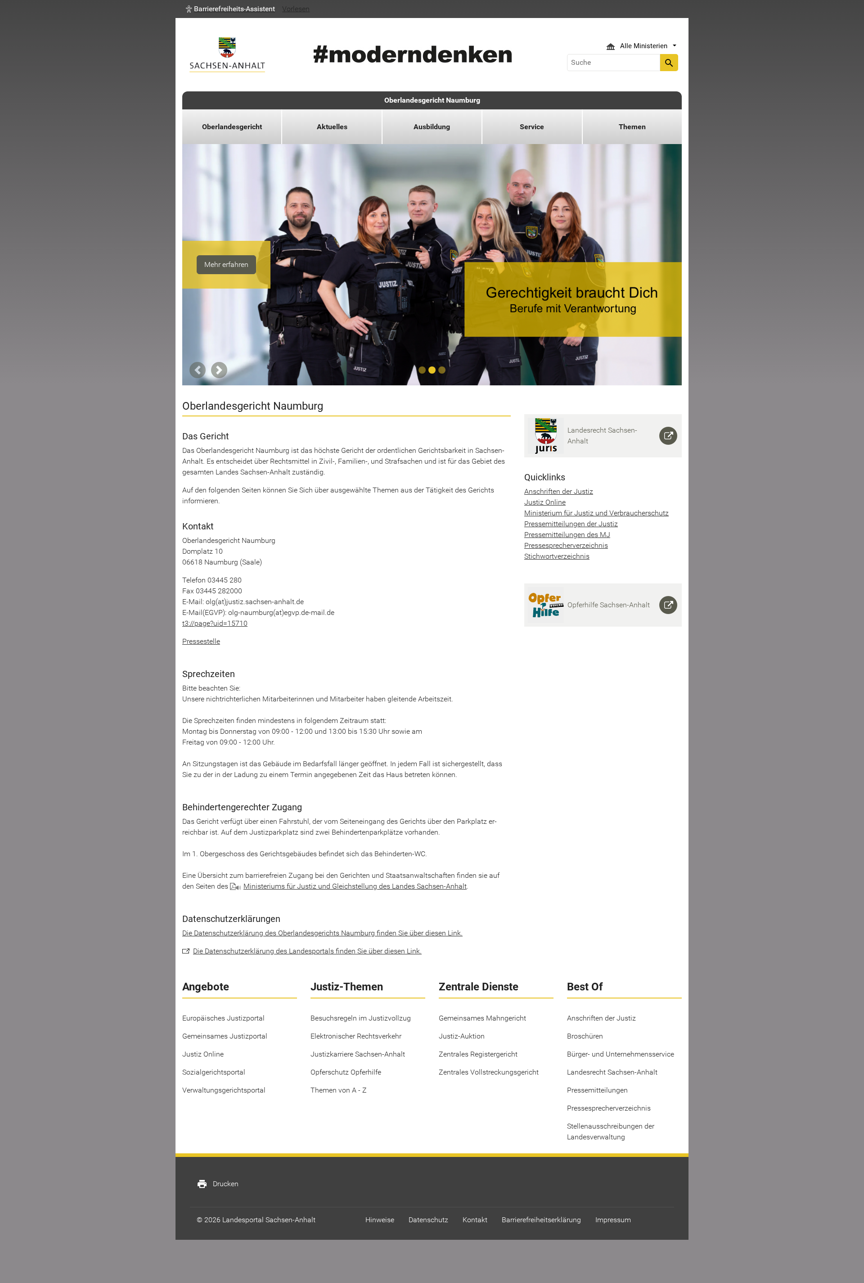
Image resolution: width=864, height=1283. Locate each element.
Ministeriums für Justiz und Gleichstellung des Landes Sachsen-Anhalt (355, 886)
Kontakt (475, 1219)
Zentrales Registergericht (478, 1054)
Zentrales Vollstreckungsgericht (489, 1072)
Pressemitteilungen (597, 1090)
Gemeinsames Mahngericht (482, 1018)
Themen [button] (632, 126)
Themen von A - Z (338, 1090)
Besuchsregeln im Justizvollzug (360, 1018)
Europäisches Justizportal (223, 1018)
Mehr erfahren (226, 264)
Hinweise (379, 1219)
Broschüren (585, 1036)
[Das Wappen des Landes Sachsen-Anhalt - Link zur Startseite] (227, 55)
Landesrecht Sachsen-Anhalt (612, 1072)
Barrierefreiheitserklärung (541, 1219)
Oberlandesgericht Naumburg (432, 100)
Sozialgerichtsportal (213, 1072)
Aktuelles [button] (332, 126)
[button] (230, 9)
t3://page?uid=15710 (215, 623)
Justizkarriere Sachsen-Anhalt (357, 1054)
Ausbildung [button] (432, 126)
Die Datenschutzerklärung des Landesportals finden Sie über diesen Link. (307, 951)
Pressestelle (201, 641)
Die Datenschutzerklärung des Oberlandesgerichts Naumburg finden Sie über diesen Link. (322, 933)
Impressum (613, 1219)
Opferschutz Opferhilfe (345, 1072)
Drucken (217, 1184)
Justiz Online (545, 502)
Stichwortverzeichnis (557, 556)
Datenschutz (428, 1219)
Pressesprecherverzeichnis (566, 545)
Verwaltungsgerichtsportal (224, 1090)
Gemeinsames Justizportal (224, 1036)
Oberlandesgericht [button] (232, 126)
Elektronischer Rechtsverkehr (355, 1036)
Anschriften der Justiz (558, 491)
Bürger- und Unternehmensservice (620, 1054)
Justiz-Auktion (462, 1036)
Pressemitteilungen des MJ (567, 534)
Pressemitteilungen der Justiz (571, 524)
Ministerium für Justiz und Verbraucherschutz (596, 513)
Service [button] (532, 126)
